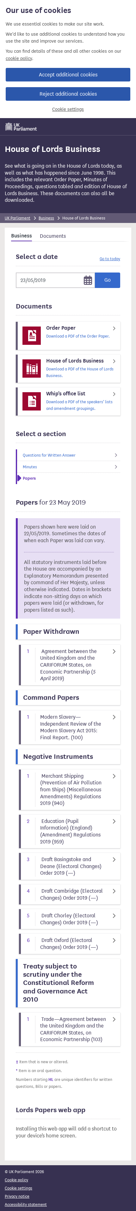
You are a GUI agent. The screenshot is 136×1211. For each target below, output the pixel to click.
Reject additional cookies (68, 94)
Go (107, 280)
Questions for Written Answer (49, 455)
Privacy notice (17, 1196)
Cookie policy (16, 1180)
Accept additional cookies (68, 75)
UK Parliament (17, 218)
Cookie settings (68, 109)
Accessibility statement (26, 1204)
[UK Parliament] (21, 127)
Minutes (30, 467)
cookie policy (19, 58)
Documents (53, 236)
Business (46, 218)
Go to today (110, 258)
